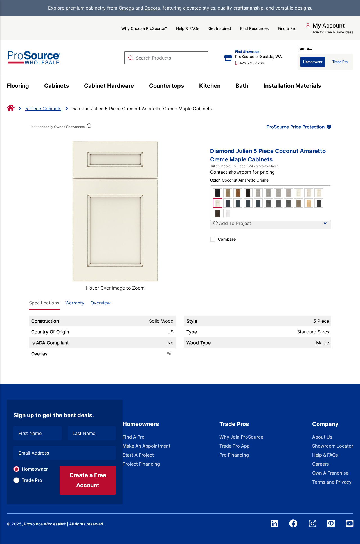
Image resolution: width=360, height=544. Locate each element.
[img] (89, 126)
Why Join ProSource (241, 437)
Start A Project (138, 455)
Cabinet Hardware (109, 85)
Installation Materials (292, 85)
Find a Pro (287, 28)
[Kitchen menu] (224, 86)
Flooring (18, 85)
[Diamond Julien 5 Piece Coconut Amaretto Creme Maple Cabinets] (115, 211)
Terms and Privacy (332, 482)
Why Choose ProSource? (144, 28)
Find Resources (254, 28)
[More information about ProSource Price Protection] (328, 126)
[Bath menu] (251, 86)
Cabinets (56, 85)
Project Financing (141, 464)
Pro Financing (234, 455)
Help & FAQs (187, 28)
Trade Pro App (234, 446)
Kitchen (209, 85)
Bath (242, 85)
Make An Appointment (146, 446)
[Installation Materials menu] (324, 86)
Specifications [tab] (44, 303)
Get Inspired (219, 28)
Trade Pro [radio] (340, 62)
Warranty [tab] (74, 303)
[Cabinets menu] (72, 86)
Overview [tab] (101, 303)
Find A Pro (134, 437)
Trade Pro (32, 480)
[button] (325, 25)
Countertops (166, 85)
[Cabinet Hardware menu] (137, 86)
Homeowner (35, 469)
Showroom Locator (332, 446)
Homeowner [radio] (312, 62)
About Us (322, 437)
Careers (320, 464)
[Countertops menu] (187, 86)
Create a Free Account (87, 480)
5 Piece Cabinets (43, 108)
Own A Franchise (330, 473)
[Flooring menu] (32, 86)
